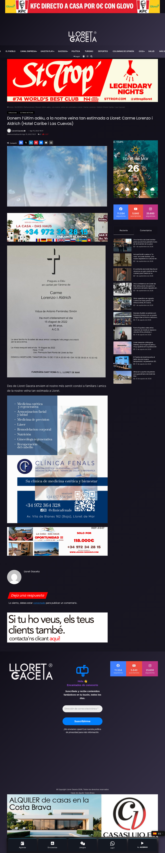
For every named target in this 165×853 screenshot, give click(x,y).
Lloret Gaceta (17, 131)
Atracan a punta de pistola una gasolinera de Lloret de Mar (144, 374)
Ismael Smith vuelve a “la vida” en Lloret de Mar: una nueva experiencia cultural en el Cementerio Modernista (145, 256)
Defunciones (29, 107)
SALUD (151, 51)
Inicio (11, 107)
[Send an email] (24, 131)
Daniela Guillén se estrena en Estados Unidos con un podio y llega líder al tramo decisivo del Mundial (145, 315)
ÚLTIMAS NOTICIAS (26, 113)
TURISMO (89, 51)
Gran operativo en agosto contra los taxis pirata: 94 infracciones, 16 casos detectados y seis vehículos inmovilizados (144, 300)
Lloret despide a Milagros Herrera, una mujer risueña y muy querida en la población (144, 344)
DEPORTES (103, 51)
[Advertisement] (56, 762)
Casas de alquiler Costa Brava (82, 793)
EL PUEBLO (10, 51)
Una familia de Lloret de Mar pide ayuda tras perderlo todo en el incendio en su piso (145, 242)
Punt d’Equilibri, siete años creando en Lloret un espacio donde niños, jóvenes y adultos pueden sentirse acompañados (144, 330)
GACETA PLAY (47, 51)
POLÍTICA (76, 51)
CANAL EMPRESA (28, 51)
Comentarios (146, 230)
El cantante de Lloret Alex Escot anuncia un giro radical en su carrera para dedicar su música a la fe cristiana (145, 271)
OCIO (141, 51)
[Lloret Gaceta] (82, 28)
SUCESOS (62, 51)
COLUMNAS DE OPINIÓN (123, 51)
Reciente (124, 230)
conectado (39, 603)
